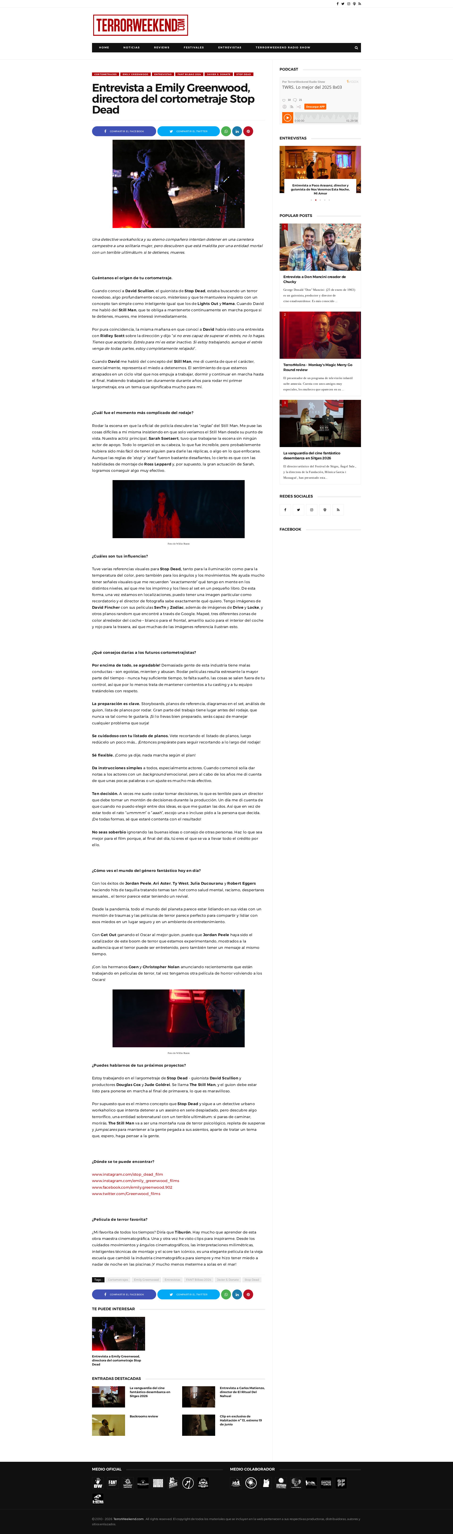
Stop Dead (243, 74)
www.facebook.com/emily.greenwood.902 (132, 1187)
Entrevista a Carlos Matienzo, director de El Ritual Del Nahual (242, 1392)
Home (104, 47)
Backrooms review (144, 1416)
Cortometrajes (105, 74)
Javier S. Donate (219, 74)
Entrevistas (230, 47)
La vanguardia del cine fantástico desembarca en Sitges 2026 (150, 1392)
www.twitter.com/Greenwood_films (126, 1194)
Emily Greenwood (135, 74)
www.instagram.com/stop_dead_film (127, 1174)
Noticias (131, 47)
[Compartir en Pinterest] (248, 130)
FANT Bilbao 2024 (189, 74)
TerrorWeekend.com (128, 1519)
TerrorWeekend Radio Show (283, 47)
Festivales (194, 47)
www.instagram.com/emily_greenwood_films (135, 1181)
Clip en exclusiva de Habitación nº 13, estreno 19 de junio (241, 1420)
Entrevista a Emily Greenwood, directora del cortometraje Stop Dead (116, 1360)
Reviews (162, 47)
